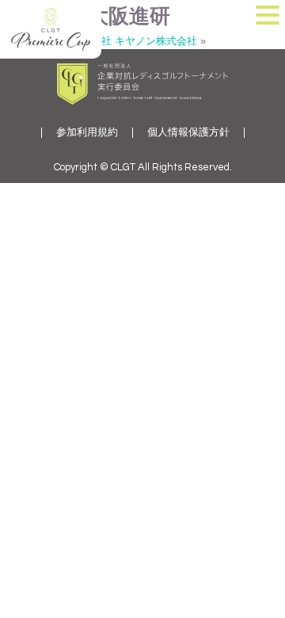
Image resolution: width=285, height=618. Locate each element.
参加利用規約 (87, 133)
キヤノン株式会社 (156, 41)
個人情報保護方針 (188, 133)
